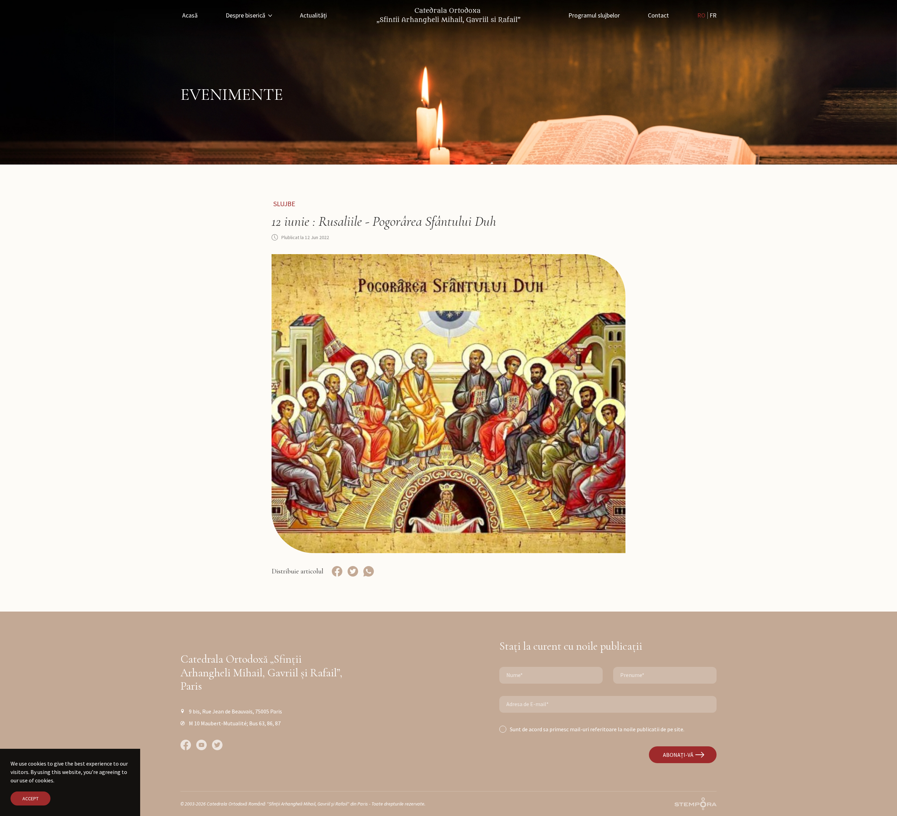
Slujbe (284, 203)
